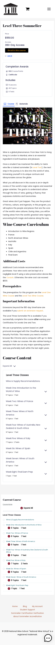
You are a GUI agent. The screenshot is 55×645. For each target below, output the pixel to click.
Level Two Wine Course (32, 296)
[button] (48, 638)
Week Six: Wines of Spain (18, 448)
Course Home (7, 504)
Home (15, 606)
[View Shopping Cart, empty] (27, 9)
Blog (25, 606)
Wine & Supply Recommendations (23, 381)
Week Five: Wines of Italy (18, 438)
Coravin (9, 277)
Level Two (37, 167)
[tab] (9, 103)
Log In (9, 56)
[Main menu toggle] (49, 9)
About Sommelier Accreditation (27, 616)
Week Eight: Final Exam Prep (19, 471)
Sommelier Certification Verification (27, 613)
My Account (37, 606)
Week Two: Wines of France (19, 401)
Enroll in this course (17, 50)
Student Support (27, 609)
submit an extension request (30, 311)
